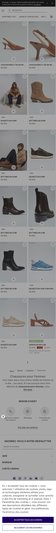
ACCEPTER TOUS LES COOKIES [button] (28, 520)
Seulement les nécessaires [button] (28, 527)
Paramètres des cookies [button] (15, 511)
